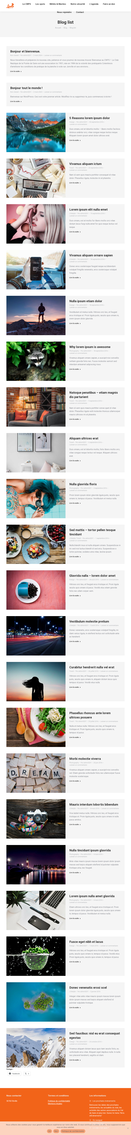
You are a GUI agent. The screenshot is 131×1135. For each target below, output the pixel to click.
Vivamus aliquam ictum (85, 164)
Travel (71, 168)
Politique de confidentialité (59, 1101)
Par (25, 55)
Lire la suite (15, 71)
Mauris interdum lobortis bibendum (93, 804)
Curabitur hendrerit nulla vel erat (91, 667)
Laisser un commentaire (53, 55)
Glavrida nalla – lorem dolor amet (92, 575)
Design (72, 122)
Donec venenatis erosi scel (88, 987)
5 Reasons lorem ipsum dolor (89, 118)
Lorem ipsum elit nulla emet (88, 209)
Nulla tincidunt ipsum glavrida (90, 850)
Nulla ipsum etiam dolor (85, 301)
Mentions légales (55, 1104)
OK (49, 1131)
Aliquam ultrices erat (83, 438)
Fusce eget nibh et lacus (86, 942)
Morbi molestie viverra (85, 759)
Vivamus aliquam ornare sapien (91, 255)
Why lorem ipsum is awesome (89, 347)
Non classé (14, 55)
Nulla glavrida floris (83, 484)
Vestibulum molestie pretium (89, 621)
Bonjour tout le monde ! (26, 88)
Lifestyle (72, 213)
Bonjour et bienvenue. (25, 51)
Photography (74, 351)
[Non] (128, 1128)
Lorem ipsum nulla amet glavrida (91, 896)
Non (56, 1131)
